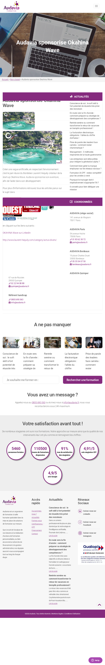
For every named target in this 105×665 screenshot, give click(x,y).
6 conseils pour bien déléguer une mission (84, 188)
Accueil (5, 79)
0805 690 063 (17, 299)
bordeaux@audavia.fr (81, 264)
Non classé (15, 79)
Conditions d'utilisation (72, 614)
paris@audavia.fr (79, 242)
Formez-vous (37, 521)
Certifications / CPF (37, 525)
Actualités (81, 96)
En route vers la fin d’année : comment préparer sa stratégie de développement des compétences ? (85, 116)
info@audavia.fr (18, 302)
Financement (37, 530)
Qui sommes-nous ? (37, 512)
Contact (35, 534)
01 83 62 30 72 (79, 239)
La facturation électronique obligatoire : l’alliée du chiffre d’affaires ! (82, 135)
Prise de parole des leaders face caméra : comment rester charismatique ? (84, 145)
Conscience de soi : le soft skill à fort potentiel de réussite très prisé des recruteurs (84, 106)
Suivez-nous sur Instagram (89, 534)
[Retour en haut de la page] (99, 606)
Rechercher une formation (83, 380)
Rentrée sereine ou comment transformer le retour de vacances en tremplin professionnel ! (84, 126)
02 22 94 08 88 (17, 283)
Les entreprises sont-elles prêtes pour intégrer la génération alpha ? (85, 160)
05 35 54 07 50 (79, 261)
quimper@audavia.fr (20, 286)
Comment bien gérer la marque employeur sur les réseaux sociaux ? (85, 167)
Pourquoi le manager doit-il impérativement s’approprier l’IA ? (84, 181)
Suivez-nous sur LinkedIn (89, 512)
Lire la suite (53, 536)
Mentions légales (57, 614)
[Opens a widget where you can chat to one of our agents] (95, 660)
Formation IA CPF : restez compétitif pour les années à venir (85, 174)
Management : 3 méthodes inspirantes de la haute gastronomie (85, 153)
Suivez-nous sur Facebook (89, 523)
